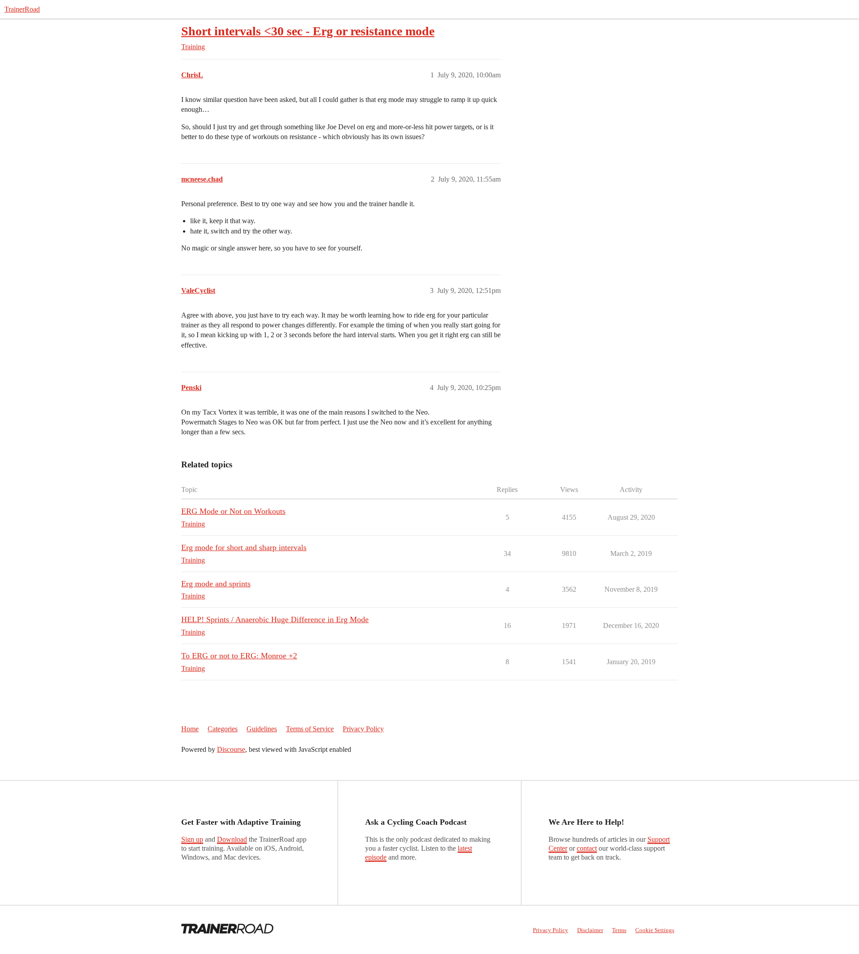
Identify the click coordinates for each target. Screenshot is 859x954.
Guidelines (262, 729)
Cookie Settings (654, 930)
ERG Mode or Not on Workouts (233, 511)
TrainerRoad (22, 9)
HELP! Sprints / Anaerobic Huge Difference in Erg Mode (275, 619)
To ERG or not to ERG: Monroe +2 (239, 655)
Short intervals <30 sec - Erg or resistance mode (307, 31)
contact (587, 848)
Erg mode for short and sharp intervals (243, 547)
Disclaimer (590, 930)
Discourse (231, 749)
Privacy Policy (363, 729)
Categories (223, 729)
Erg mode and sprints (216, 583)
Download (232, 839)
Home (190, 729)
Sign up (192, 839)
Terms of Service (310, 729)
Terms (619, 930)
